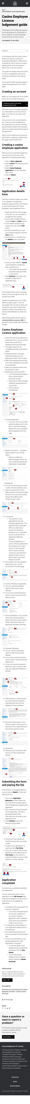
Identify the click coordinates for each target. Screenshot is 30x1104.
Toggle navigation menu (3, 3)
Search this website (27, 3)
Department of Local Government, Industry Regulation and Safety (15, 990)
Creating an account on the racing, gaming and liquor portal (12, 104)
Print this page (8, 1000)
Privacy (15, 1081)
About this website (15, 1086)
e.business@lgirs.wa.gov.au (11, 320)
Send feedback (7, 1037)
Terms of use (15, 1077)
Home (3, 10)
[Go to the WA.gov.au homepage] (15, 3)
